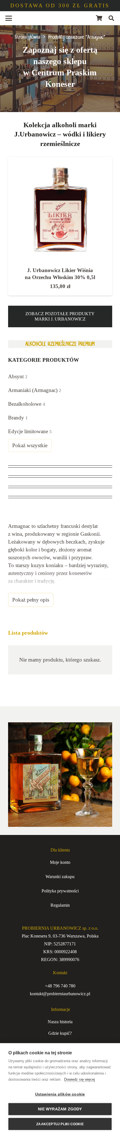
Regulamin (60, 905)
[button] (8, 18)
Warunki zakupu (60, 876)
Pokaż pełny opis (30, 600)
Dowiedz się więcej (79, 1079)
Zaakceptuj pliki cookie (60, 1124)
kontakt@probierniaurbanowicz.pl (60, 993)
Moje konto (60, 862)
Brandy (18, 418)
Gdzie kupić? (60, 1033)
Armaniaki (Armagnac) (34, 390)
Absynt (17, 376)
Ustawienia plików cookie (60, 1094)
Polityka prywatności (60, 890)
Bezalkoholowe (26, 404)
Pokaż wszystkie (29, 445)
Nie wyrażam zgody (60, 1109)
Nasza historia (60, 1021)
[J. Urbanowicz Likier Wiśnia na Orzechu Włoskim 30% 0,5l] (60, 209)
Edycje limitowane (30, 431)
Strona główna (27, 37)
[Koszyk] (99, 18)
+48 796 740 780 (60, 985)
